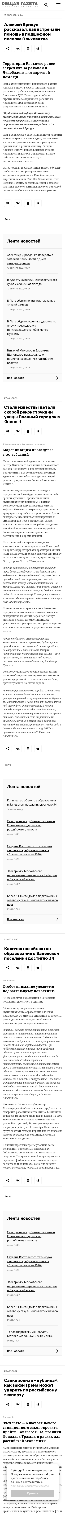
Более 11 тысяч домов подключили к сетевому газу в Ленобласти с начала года (32, 900)
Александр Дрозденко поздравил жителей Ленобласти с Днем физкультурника (30, 259)
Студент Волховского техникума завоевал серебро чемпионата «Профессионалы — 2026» (29, 850)
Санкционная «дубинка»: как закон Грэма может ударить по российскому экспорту (31, 825)
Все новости (15, 377)
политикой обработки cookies (30, 1486)
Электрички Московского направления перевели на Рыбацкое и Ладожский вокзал (32, 875)
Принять (32, 1493)
